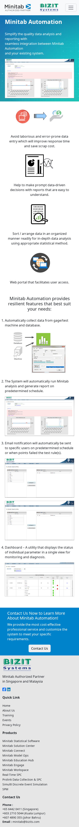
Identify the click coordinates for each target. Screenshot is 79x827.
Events (6, 720)
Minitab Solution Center (18, 746)
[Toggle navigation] (71, 8)
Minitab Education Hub (18, 760)
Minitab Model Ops (15, 755)
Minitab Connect (13, 750)
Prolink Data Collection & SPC (22, 779)
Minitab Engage (13, 765)
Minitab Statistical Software (21, 741)
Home (6, 705)
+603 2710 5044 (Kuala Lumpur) (23, 813)
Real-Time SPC (12, 775)
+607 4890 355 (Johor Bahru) (21, 817)
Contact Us (39, 648)
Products (9, 733)
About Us (8, 710)
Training (8, 715)
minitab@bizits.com (26, 822)
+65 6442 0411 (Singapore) (20, 809)
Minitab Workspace (15, 770)
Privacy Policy (11, 725)
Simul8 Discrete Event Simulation (24, 784)
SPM (5, 789)
